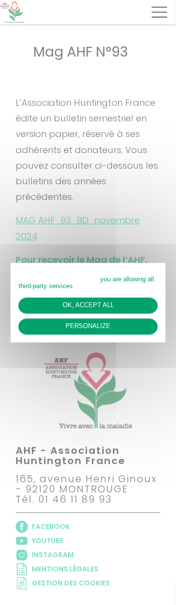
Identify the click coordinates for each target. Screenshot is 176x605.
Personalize (88, 326)
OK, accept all (88, 305)
